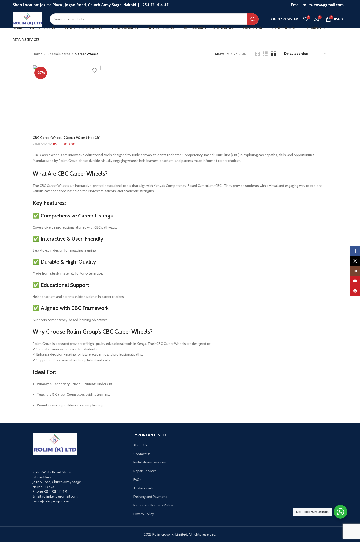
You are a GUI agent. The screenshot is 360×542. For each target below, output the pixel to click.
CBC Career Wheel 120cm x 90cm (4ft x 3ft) (66, 138)
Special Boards (59, 54)
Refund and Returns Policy (153, 505)
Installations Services (149, 462)
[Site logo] (27, 18)
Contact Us (142, 454)
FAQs (137, 479)
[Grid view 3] (265, 54)
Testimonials (143, 488)
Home (37, 54)
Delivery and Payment (150, 496)
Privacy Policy (143, 514)
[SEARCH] (253, 19)
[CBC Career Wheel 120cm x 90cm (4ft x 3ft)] (67, 99)
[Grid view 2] (257, 54)
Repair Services (145, 471)
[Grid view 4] (273, 54)
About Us (140, 445)
